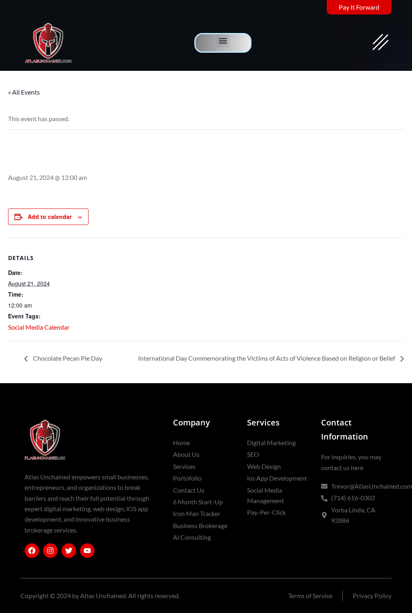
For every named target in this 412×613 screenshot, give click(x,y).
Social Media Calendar (39, 327)
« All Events (24, 92)
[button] (222, 40)
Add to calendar (50, 217)
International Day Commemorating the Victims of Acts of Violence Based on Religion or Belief (267, 358)
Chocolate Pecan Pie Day (67, 358)
